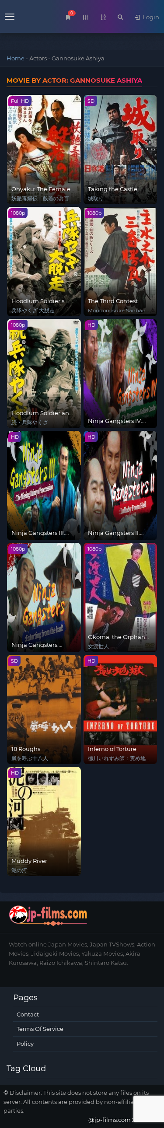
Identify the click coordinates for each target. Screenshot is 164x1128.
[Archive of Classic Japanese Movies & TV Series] (25, 17)
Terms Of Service (40, 1028)
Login (150, 17)
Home (15, 58)
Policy (25, 1043)
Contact (28, 1014)
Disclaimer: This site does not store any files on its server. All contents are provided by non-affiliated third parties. (81, 1101)
